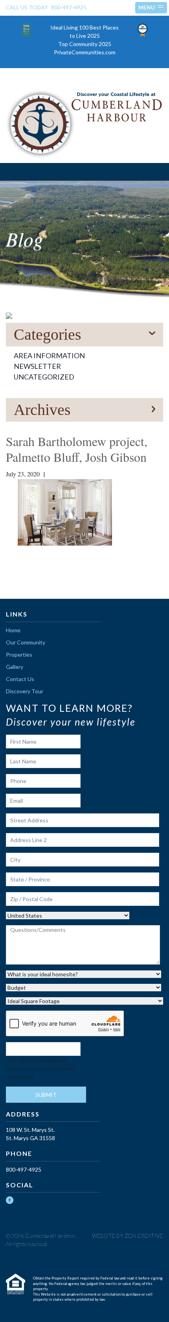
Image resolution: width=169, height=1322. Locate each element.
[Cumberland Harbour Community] (84, 124)
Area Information (49, 355)
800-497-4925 (68, 7)
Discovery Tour (24, 691)
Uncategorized (44, 376)
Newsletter (37, 366)
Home (13, 630)
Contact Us (20, 679)
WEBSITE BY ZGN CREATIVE (127, 1235)
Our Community (25, 642)
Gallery (14, 666)
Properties (19, 654)
